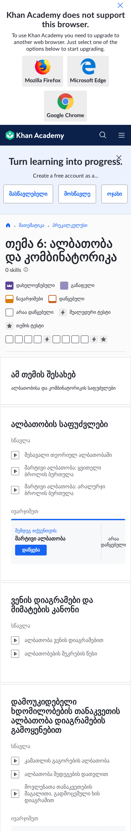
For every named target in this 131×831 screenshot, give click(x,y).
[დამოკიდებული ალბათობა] (38, 339)
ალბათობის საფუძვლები (59, 425)
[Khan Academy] (32, 135)
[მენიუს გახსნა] (122, 135)
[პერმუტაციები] (56, 339)
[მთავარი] (8, 226)
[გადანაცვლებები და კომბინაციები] (75, 339)
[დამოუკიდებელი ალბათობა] (28, 339)
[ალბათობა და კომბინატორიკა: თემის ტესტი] (103, 339)
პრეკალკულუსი (69, 225)
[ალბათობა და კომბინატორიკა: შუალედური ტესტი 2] (94, 339)
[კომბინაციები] (66, 339)
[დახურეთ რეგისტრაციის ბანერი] (119, 157)
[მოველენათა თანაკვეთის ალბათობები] (19, 339)
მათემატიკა (31, 225)
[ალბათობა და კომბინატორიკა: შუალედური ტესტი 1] (47, 339)
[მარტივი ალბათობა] (9, 339)
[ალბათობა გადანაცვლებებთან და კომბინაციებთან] (85, 339)
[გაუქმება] (120, 5)
